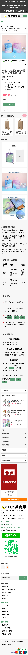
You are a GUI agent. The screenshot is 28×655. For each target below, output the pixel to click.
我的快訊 (5, 617)
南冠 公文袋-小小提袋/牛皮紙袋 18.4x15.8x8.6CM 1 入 (7, 133)
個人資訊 (5, 609)
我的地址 (5, 612)
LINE (17, 317)
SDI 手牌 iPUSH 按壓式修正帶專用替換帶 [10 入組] (18, 401)
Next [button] (25, 115)
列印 (6, 110)
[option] (7, 127)
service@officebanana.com (11, 527)
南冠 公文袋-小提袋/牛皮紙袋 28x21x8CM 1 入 (20, 132)
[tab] (14, 396)
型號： (4, 77)
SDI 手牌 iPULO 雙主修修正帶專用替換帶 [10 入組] (18, 411)
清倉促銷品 (5, 445)
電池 (3, 430)
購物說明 (5, 625)
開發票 (12, 11)
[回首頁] (1, 26)
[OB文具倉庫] (12, 16)
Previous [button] (23, 115)
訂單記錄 (5, 606)
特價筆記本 (5, 434)
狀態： (4, 79)
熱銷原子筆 (5, 437)
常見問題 (4, 622)
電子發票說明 (6, 634)
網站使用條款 (6, 592)
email (11, 368)
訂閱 (23, 577)
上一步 (2, 64)
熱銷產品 (5, 595)
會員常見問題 (6, 628)
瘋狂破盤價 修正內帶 (8, 396)
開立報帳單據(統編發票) (9, 589)
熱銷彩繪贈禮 (6, 441)
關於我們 (5, 586)
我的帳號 (4, 603)
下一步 (25, 64)
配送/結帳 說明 (7, 631)
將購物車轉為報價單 (13, 499)
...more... (6, 254)
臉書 (10, 317)
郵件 (23, 317)
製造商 (4, 450)
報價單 (22, 11)
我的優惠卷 (5, 615)
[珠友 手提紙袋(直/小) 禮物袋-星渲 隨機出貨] (6, 63)
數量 (4, 99)
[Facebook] (3, 567)
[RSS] (7, 567)
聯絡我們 (5, 598)
